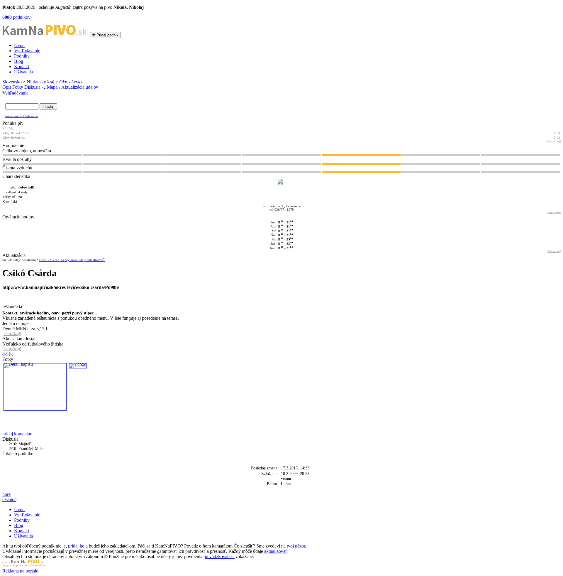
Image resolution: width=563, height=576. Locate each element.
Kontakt (21, 66)
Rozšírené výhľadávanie (21, 116)
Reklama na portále (20, 570)
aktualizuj (554, 141)
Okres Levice (71, 81)
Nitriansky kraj (40, 81)
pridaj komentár (16, 433)
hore (6, 494)
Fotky (17, 87)
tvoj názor (296, 545)
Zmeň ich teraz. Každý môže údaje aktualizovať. (72, 260)
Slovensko (12, 81)
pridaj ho (76, 545)
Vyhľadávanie (27, 50)
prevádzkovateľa (219, 556)
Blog (18, 61)
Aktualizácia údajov (79, 87)
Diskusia (35, 87)
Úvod (19, 45)
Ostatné (9, 499)
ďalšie (7, 353)
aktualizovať (275, 551)
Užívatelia (23, 71)
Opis (6, 87)
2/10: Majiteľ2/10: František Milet (26, 446)
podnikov (17, 17)
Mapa (53, 87)
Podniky (22, 55)
